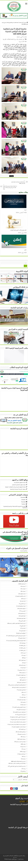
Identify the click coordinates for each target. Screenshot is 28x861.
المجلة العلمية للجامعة (22, 618)
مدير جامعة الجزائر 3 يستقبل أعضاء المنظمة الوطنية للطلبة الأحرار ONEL (18, 182)
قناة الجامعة (23, 680)
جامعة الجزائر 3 (23, 660)
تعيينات (24, 655)
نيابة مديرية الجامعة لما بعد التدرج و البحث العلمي (17, 766)
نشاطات (24, 759)
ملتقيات (24, 744)
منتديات (24, 749)
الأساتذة (24, 599)
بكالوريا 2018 (23, 645)
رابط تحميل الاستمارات (23, 551)
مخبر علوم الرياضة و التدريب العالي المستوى (18, 719)
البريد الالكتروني (22, 603)
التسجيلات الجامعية (22, 608)
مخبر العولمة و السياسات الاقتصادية (19, 712)
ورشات (24, 769)
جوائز (24, 663)
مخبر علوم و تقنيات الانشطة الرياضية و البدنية (18, 722)
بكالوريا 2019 (23, 648)
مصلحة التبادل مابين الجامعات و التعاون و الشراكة (17, 763)
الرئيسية (25, 22)
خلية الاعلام (23, 668)
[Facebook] (16, 788)
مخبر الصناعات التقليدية (21, 709)
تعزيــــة (24, 653)
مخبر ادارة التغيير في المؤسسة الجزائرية (19, 707)
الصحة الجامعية (23, 616)
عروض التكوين (23, 677)
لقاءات (24, 692)
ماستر (24, 695)
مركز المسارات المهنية (22, 734)
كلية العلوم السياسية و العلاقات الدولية (19, 687)
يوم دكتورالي (23, 771)
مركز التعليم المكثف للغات (21, 732)
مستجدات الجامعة (22, 739)
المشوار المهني (23, 626)
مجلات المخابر (23, 697)
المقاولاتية (23, 628)
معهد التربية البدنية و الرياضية (20, 742)
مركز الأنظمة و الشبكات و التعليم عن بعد (11, 856)
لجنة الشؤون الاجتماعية (21, 690)
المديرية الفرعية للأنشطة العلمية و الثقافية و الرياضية (17, 623)
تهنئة (24, 658)
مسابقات (24, 737)
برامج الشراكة (23, 643)
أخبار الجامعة (21, 22)
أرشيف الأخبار (25, 779)
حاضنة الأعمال (23, 665)
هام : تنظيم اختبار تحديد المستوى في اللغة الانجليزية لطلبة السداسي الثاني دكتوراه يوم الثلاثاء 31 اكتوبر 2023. (10, 187)
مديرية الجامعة (23, 729)
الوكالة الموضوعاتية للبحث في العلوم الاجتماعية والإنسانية (16, 640)
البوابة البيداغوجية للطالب (21, 606)
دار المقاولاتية (23, 673)
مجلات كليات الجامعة (22, 700)
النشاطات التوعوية (22, 638)
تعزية (25, 210)
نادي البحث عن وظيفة (22, 754)
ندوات (24, 756)
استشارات (23, 591)
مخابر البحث (23, 705)
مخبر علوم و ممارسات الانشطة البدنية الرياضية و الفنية (17, 724)
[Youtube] (11, 788)
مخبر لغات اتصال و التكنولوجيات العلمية (19, 727)
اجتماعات (23, 589)
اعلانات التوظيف (22, 594)
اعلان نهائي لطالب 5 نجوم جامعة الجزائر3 (18, 230)
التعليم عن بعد (23, 611)
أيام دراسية (23, 586)
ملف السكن (23, 746)
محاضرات (23, 702)
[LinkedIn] (14, 788)
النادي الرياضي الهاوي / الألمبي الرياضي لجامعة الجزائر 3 (16, 636)
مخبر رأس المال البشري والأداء (21, 714)
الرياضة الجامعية (22, 613)
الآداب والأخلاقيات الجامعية (21, 596)
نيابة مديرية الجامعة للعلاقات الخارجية (11, 39)
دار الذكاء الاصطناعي (22, 670)
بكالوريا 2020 (23, 650)
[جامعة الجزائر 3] (14, 6)
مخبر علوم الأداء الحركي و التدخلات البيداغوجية (18, 717)
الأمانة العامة (23, 601)
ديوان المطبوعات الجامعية (21, 675)
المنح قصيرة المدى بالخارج (21, 633)
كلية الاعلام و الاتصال (22, 682)
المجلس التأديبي (23, 621)
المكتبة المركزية (23, 631)
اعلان (25, 250)
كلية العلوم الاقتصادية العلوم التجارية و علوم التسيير (17, 685)
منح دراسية (23, 751)
